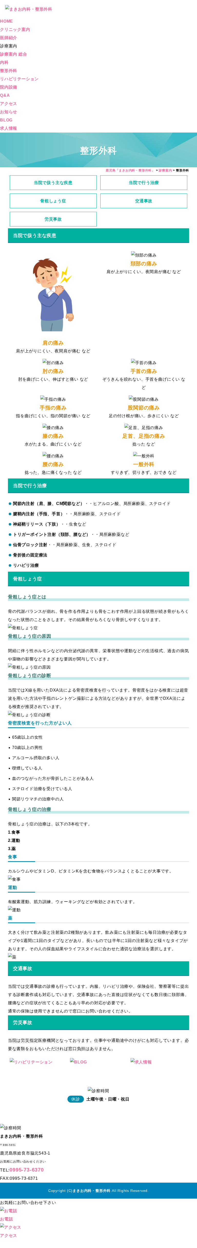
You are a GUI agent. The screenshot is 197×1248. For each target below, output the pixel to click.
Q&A (5, 95)
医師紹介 (8, 38)
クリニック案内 (15, 29)
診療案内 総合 (13, 54)
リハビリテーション (19, 79)
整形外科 (8, 70)
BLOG (6, 120)
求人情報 (8, 128)
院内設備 (8, 87)
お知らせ (8, 112)
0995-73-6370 (26, 1170)
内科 (4, 62)
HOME (6, 21)
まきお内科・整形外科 (92, 1191)
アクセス (8, 103)
